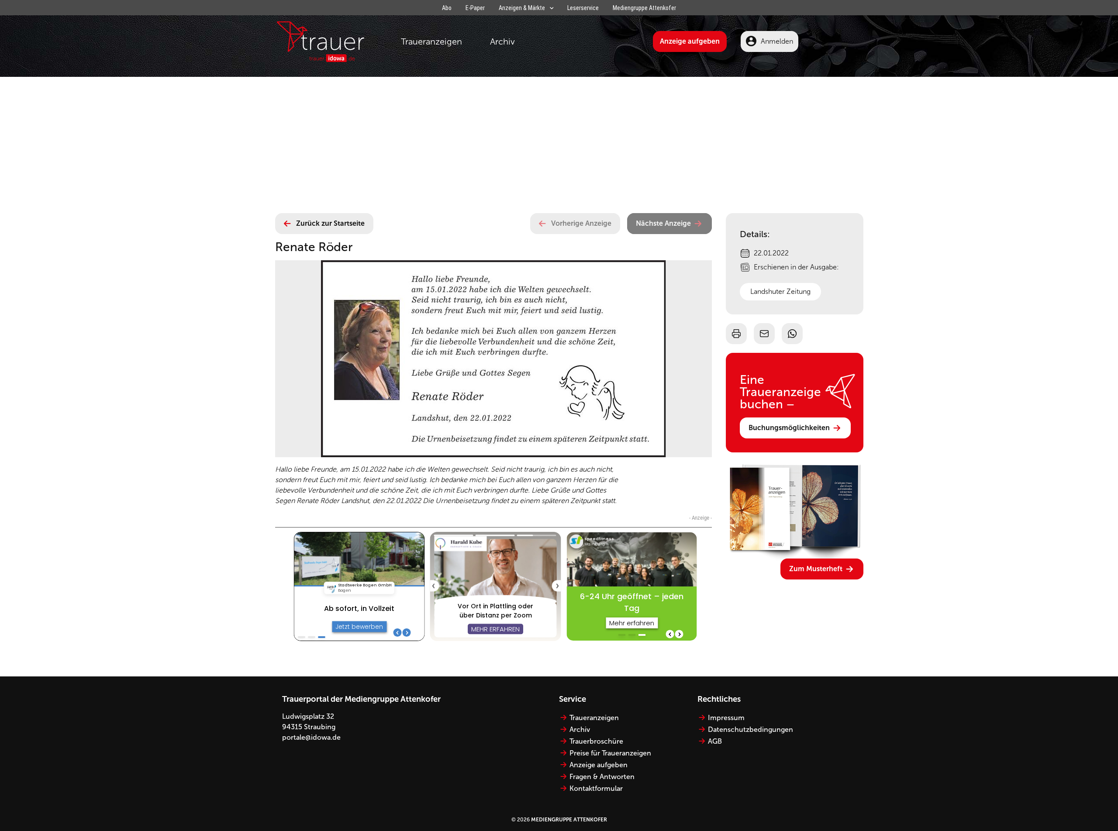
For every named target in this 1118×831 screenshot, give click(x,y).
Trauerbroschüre (596, 741)
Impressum (726, 717)
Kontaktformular (596, 788)
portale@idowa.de (311, 737)
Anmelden (777, 41)
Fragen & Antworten (602, 776)
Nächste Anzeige (663, 223)
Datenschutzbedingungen (750, 729)
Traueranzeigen (431, 41)
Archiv (502, 41)
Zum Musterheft (815, 568)
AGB (715, 741)
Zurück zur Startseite (330, 223)
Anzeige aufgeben (690, 41)
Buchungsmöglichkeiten (789, 427)
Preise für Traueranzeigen (610, 753)
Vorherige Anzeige (581, 223)
